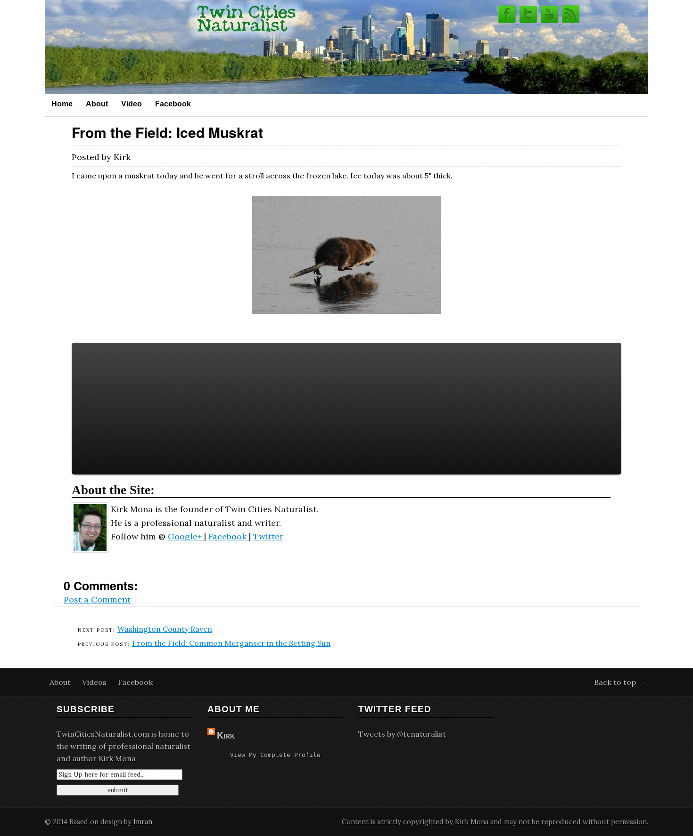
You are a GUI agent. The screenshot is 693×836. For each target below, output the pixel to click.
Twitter (268, 536)
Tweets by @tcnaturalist (402, 734)
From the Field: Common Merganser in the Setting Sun (231, 643)
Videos (95, 682)
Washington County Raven (164, 629)
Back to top (615, 682)
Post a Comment (97, 599)
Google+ (186, 536)
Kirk (226, 735)
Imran (142, 822)
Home (62, 103)
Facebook (173, 103)
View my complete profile (275, 754)
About (97, 103)
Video (131, 103)
